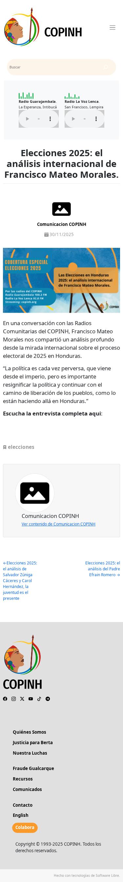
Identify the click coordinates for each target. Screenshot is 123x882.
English (21, 815)
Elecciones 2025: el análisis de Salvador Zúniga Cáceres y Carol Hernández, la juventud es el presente (20, 580)
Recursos (23, 779)
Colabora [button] (24, 827)
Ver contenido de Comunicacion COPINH (58, 524)
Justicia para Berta (33, 742)
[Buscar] (105, 67)
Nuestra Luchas (30, 753)
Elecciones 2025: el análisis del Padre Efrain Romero (102, 569)
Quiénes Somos (29, 732)
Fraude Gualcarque (33, 768)
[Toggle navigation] (112, 27)
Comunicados (27, 789)
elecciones (21, 446)
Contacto (22, 805)
